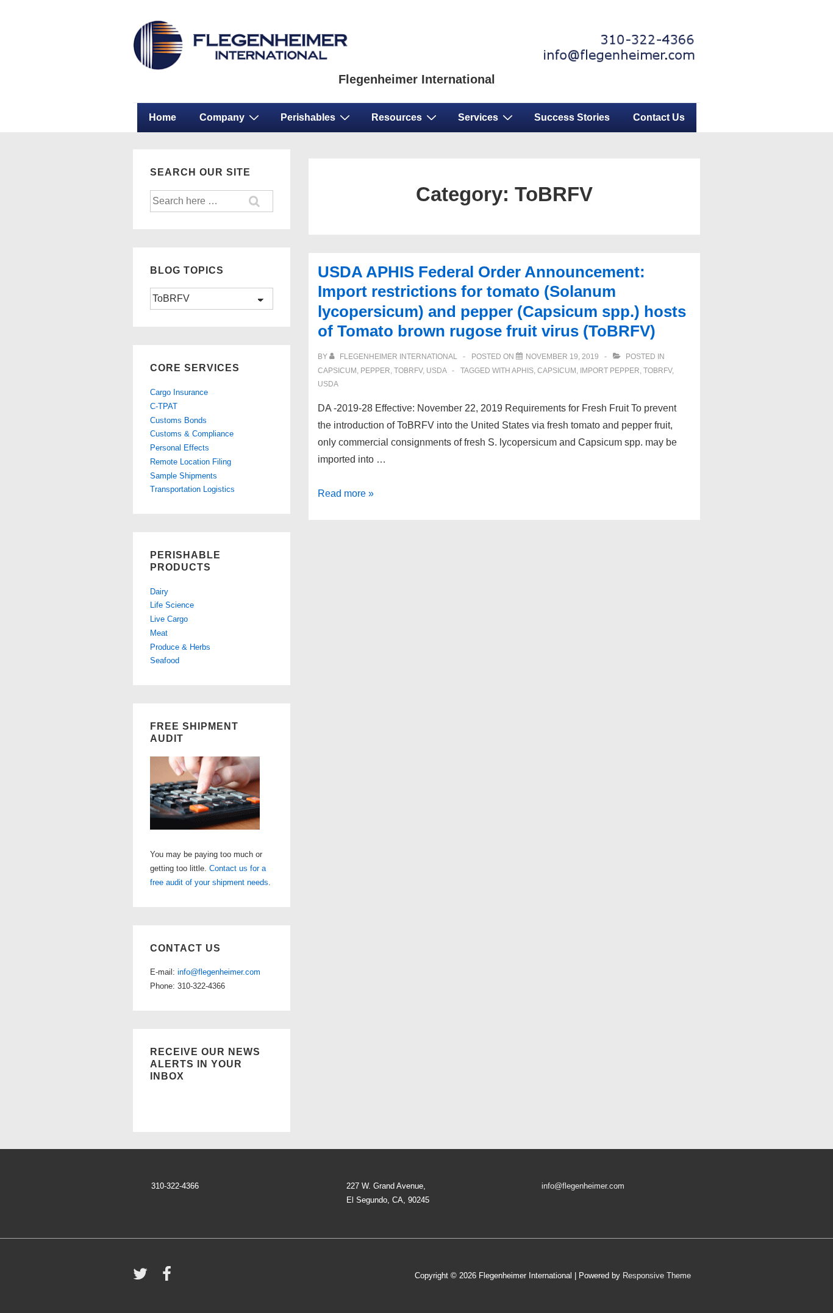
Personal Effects (179, 447)
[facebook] (168, 1278)
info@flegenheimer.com (218, 972)
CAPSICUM (556, 370)
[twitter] (143, 1278)
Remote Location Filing (190, 461)
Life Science (172, 605)
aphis (523, 370)
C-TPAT (163, 406)
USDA (328, 384)
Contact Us (659, 117)
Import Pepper (610, 370)
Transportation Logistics (192, 489)
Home (162, 117)
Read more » (346, 493)
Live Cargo (169, 619)
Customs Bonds (178, 420)
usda (436, 370)
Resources (396, 117)
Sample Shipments (183, 475)
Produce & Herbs (180, 647)
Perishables (308, 117)
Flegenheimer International (416, 79)
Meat (159, 633)
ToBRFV (408, 370)
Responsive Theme (657, 1275)
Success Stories (572, 117)
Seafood (164, 660)
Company (222, 117)
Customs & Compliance (192, 433)
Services (478, 117)
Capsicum (337, 370)
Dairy (159, 591)
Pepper (375, 370)
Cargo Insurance (179, 392)
